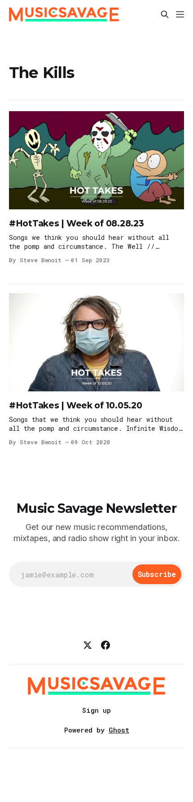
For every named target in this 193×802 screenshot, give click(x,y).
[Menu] (180, 14)
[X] (87, 645)
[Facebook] (105, 645)
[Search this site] (165, 14)
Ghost (119, 729)
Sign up (96, 710)
